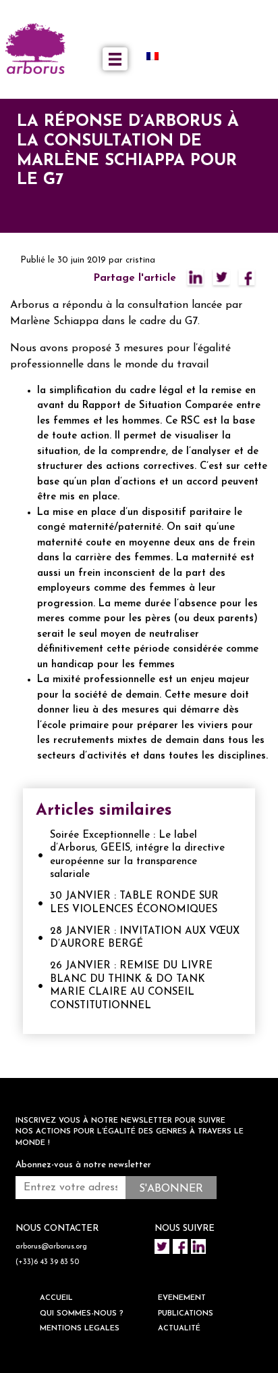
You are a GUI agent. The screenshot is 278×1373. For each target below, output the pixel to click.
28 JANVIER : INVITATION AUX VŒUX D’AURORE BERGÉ (145, 938)
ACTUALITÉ (179, 1328)
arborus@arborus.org (51, 1247)
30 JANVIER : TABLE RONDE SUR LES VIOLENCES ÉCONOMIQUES (134, 903)
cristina (140, 260)
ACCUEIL (56, 1298)
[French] (157, 56)
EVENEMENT (182, 1298)
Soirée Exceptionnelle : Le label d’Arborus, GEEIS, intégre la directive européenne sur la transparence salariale (137, 855)
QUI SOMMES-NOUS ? (81, 1314)
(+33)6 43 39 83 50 (47, 1262)
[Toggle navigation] (115, 58)
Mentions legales (79, 1328)
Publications (185, 1314)
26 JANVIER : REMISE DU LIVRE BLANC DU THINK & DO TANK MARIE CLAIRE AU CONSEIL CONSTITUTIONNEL (131, 986)
